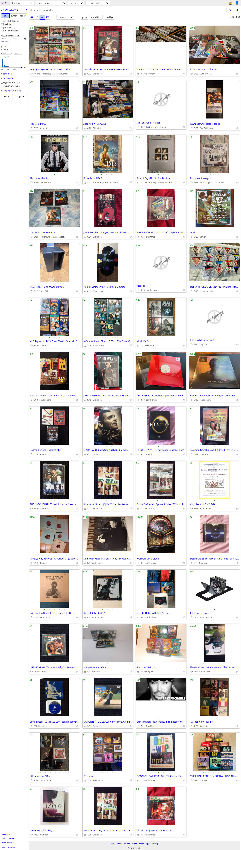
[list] (31, 17)
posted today (9, 27)
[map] (47, 17)
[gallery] (42, 17)
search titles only (11, 21)
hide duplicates (10, 30)
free (6, 49)
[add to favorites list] (31, 73)
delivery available (11, 86)
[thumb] (37, 17)
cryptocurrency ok (11, 82)
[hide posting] (77, 73)
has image (8, 24)
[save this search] (237, 10)
